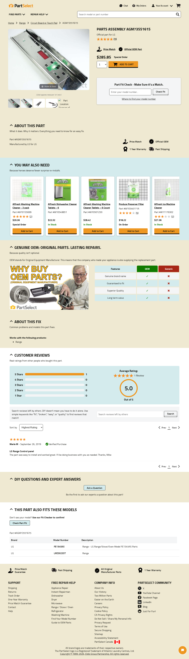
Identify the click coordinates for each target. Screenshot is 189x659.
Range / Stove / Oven (62, 607)
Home (11, 22)
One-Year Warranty (18, 599)
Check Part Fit (20, 523)
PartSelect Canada (103, 641)
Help (10, 611)
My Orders (141, 5)
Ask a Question (94, 487)
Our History (100, 591)
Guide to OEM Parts (61, 622)
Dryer (54, 599)
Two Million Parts (103, 595)
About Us (99, 588)
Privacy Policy (101, 607)
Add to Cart (126, 64)
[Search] (177, 14)
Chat (126, 5)
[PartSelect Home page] (20, 6)
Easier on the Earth (104, 599)
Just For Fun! (149, 611)
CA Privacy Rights (103, 614)
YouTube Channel (151, 593)
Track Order (14, 595)
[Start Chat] (183, 650)
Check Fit (160, 91)
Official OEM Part (133, 49)
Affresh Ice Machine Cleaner (164, 205)
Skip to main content (94, 22)
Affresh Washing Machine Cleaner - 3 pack (26, 205)
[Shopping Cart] (178, 5)
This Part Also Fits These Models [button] (45, 509)
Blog (145, 606)
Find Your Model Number (63, 618)
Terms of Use (100, 626)
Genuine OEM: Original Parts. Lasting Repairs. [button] (57, 247)
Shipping (12, 588)
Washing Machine (60, 614)
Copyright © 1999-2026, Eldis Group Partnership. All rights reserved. (94, 653)
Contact (12, 607)
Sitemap (98, 634)
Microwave (56, 603)
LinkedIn (147, 602)
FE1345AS (59, 546)
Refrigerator (57, 611)
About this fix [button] (27, 321)
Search (170, 413)
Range (22, 22)
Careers (98, 603)
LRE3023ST (60, 553)
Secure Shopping (102, 630)
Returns (12, 591)
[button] (17, 14)
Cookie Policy (101, 611)
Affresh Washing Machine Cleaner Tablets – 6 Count (96, 205)
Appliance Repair (59, 588)
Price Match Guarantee (19, 603)
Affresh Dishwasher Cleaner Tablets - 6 (62, 205)
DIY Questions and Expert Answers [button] (47, 479)
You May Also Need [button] (32, 165)
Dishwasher (57, 595)
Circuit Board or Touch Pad (44, 22)
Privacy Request (102, 622)
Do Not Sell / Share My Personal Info (112, 618)
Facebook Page (150, 597)
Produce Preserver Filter (131, 204)
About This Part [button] (29, 125)
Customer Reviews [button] (32, 355)
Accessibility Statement (106, 637)
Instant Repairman (60, 591)
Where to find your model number (139, 98)
